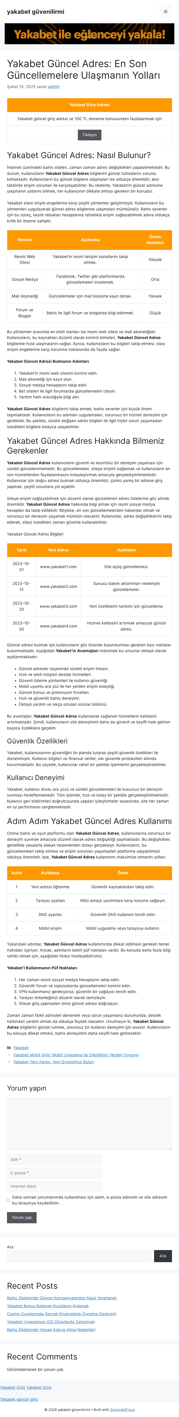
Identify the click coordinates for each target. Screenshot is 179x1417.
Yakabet (21, 1047)
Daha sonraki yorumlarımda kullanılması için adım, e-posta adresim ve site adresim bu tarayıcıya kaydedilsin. (89, 1200)
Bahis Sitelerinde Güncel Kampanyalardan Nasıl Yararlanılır (62, 1298)
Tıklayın (90, 134)
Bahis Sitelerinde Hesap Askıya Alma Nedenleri (51, 1329)
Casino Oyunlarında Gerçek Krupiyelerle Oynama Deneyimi (61, 1314)
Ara (10, 1247)
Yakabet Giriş (12, 1387)
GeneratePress (122, 1409)
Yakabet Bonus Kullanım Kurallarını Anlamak (48, 1306)
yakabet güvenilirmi (35, 11)
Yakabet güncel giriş (19, 1399)
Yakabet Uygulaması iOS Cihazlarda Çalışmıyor (51, 1321)
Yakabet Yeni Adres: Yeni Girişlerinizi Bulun (53, 1062)
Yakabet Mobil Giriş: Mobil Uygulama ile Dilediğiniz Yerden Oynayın (76, 1055)
